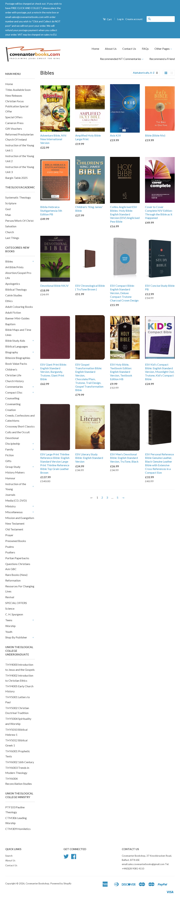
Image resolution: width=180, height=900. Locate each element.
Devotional (12, 438)
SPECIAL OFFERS (16, 603)
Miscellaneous (14, 512)
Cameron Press (14, 123)
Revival (9, 597)
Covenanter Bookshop (37, 883)
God (8, 209)
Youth (8, 631)
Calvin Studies (13, 295)
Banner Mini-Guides (17, 318)
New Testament (14, 523)
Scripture (10, 203)
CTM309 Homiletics (18, 828)
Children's (11, 369)
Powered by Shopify (60, 883)
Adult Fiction (13, 312)
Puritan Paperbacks (17, 558)
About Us (111, 48)
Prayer (9, 535)
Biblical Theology (16, 289)
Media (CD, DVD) (16, 500)
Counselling (12, 398)
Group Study (12, 466)
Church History (14, 381)
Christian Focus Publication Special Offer (16, 106)
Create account (134, 19)
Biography (11, 352)
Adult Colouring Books (19, 306)
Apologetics (12, 283)
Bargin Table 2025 (16, 177)
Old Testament (14, 529)
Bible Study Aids (15, 340)
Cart (109, 19)
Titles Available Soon (18, 89)
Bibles (9, 261)
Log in (120, 19)
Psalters (10, 552)
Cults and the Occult (17, 432)
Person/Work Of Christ (19, 220)
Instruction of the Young (15, 486)
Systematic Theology (18, 197)
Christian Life (13, 375)
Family (9, 449)
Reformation (13, 580)
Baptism (10, 324)
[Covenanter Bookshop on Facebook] (73, 857)
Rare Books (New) (16, 574)
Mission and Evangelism (19, 517)
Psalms (9, 546)
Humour (10, 478)
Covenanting (13, 404)
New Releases (13, 95)
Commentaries (14, 386)
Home (95, 48)
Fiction (9, 455)
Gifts (8, 461)
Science (9, 608)
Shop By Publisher (16, 637)
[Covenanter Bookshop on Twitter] (66, 857)
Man (8, 214)
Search (8, 855)
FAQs (145, 48)
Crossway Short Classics (20, 426)
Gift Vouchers (13, 128)
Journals (10, 494)
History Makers (15, 472)
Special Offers (13, 117)
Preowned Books (15, 540)
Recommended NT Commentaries (121, 58)
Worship (10, 626)
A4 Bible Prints (14, 267)
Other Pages (162, 48)
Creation (10, 409)
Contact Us (129, 48)
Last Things (12, 237)
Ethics (9, 301)
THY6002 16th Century (19, 762)
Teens (8, 620)
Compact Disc (13, 392)
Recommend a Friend (162, 58)
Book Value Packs (16, 363)
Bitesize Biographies (17, 357)
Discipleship (12, 443)
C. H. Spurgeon (14, 614)
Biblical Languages (16, 346)
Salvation (10, 226)
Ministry (10, 506)
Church (9, 232)
